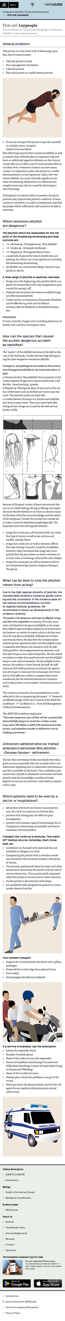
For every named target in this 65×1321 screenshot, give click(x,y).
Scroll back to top (32, 5)
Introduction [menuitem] (12, 1296)
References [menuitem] (12, 1210)
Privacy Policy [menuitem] (13, 1313)
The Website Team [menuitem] (15, 1227)
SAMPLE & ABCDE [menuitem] (15, 1174)
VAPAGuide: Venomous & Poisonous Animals (53, 4)
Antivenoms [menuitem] (12, 1180)
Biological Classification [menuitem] (18, 1198)
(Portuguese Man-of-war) (30, 252)
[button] (32, 12)
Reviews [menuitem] (10, 1239)
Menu (13, 5)
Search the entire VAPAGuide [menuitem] (21, 1301)
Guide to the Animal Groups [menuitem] (20, 1192)
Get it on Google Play (17, 1283)
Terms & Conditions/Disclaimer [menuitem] (22, 1307)
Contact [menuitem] (10, 1244)
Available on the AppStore (48, 1283)
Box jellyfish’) (33, 244)
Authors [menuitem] (10, 1222)
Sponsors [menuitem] (11, 1250)
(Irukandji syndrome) (28, 248)
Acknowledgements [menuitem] (16, 1233)
